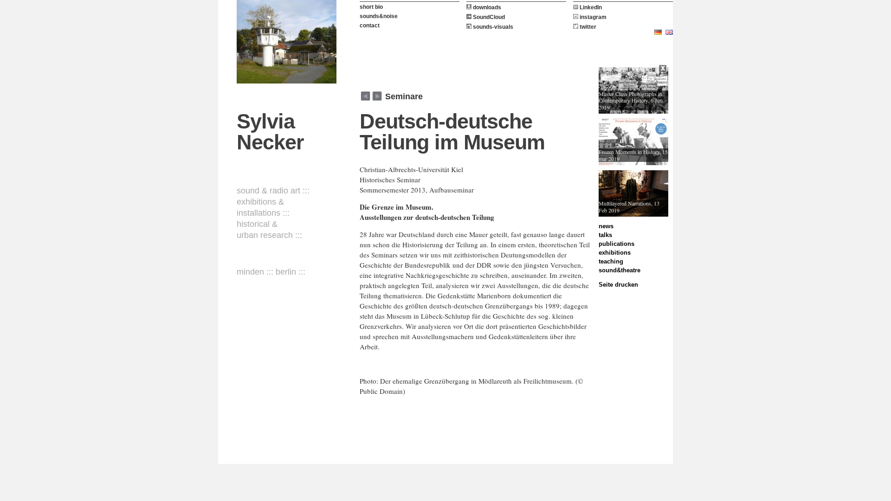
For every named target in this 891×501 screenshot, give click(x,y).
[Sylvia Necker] (286, 42)
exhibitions (615, 252)
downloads (486, 7)
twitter (587, 27)
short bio (371, 7)
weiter (365, 96)
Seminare (404, 96)
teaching (611, 261)
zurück (377, 96)
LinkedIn (590, 7)
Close (663, 69)
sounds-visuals (492, 27)
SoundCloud (488, 17)
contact (370, 25)
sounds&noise (379, 16)
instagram (592, 17)
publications (616, 243)
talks (605, 234)
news (606, 226)
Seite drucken (618, 284)
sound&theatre (619, 270)
